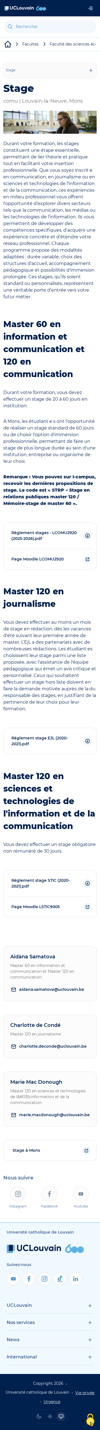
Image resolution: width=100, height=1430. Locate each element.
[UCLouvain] (7, 44)
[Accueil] (25, 8)
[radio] (38, 1416)
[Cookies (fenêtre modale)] (90, 1420)
